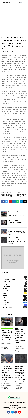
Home (4, 402)
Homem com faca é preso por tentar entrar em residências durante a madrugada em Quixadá (16, 225)
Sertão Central (14, 305)
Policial (14, 295)
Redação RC (7, 347)
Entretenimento (14, 286)
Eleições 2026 (14, 281)
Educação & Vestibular (14, 279)
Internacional (14, 291)
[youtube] (19, 412)
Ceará (14, 277)
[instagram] (15, 412)
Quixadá (14, 300)
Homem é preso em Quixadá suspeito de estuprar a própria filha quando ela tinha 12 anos (16, 232)
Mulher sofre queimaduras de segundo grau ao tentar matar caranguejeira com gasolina (16, 215)
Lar (2, 37)
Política (14, 298)
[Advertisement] (14, 20)
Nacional (14, 293)
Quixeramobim (14, 302)
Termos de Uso (14, 405)
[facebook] (8, 412)
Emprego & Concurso (14, 284)
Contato (9, 402)
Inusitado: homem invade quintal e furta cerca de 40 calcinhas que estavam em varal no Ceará (17, 241)
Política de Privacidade (19, 402)
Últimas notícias (14, 307)
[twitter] (12, 412)
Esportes (14, 288)
